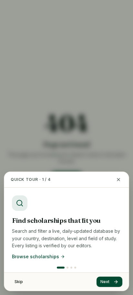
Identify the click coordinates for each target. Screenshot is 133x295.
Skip (19, 281)
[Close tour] (118, 179)
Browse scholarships (35, 256)
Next (104, 281)
